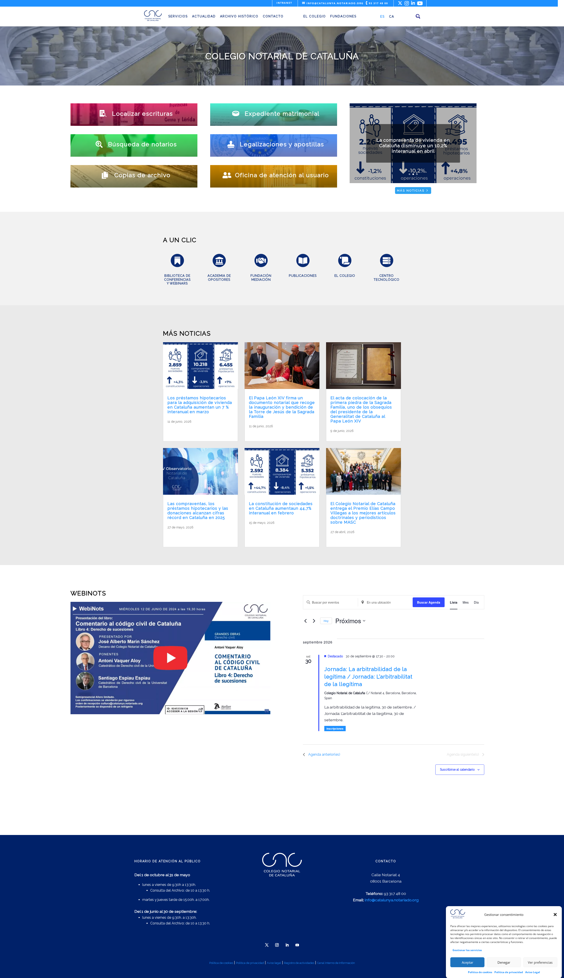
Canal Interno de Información (336, 963)
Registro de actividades (299, 963)
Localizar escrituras (142, 113)
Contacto (273, 16)
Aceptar (467, 962)
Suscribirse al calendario (457, 769)
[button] (555, 914)
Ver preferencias (540, 962)
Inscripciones (335, 729)
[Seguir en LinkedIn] (287, 944)
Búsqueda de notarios (142, 144)
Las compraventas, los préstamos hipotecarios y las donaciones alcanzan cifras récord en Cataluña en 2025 (197, 510)
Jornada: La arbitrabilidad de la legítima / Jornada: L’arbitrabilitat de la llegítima (368, 676)
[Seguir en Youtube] (297, 944)
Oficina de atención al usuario (282, 175)
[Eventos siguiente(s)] (314, 620)
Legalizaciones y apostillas (282, 144)
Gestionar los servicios (467, 950)
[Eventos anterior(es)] (305, 620)
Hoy (326, 621)
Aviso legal (274, 963)
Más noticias (411, 190)
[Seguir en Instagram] (276, 944)
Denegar (503, 962)
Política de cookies (480, 972)
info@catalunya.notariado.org (333, 3)
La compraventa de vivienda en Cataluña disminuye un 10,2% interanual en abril (413, 145)
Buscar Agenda (428, 602)
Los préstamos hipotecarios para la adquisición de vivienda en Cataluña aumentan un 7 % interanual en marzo (199, 405)
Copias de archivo (142, 175)
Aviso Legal (532, 972)
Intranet (284, 2)
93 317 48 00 (377, 3)
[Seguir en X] (266, 944)
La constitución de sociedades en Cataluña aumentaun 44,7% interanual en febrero (281, 508)
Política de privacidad (508, 972)
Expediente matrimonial (282, 113)
